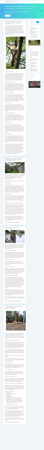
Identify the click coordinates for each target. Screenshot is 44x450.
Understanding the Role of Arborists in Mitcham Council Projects (33, 66)
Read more (7, 15)
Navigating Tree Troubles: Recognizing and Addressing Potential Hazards (33, 32)
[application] (34, 84)
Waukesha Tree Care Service (11, 1)
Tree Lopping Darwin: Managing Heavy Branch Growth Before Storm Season (34, 60)
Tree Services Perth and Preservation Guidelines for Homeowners (33, 63)
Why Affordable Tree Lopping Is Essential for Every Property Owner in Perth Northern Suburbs (34, 70)
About (32, 1)
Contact (35, 1)
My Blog (31, 78)
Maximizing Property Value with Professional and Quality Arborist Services (34, 55)
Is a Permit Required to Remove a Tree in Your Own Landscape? (34, 37)
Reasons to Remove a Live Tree (12, 227)
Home (29, 1)
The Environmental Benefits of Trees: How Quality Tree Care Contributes (34, 29)
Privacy (38, 1)
